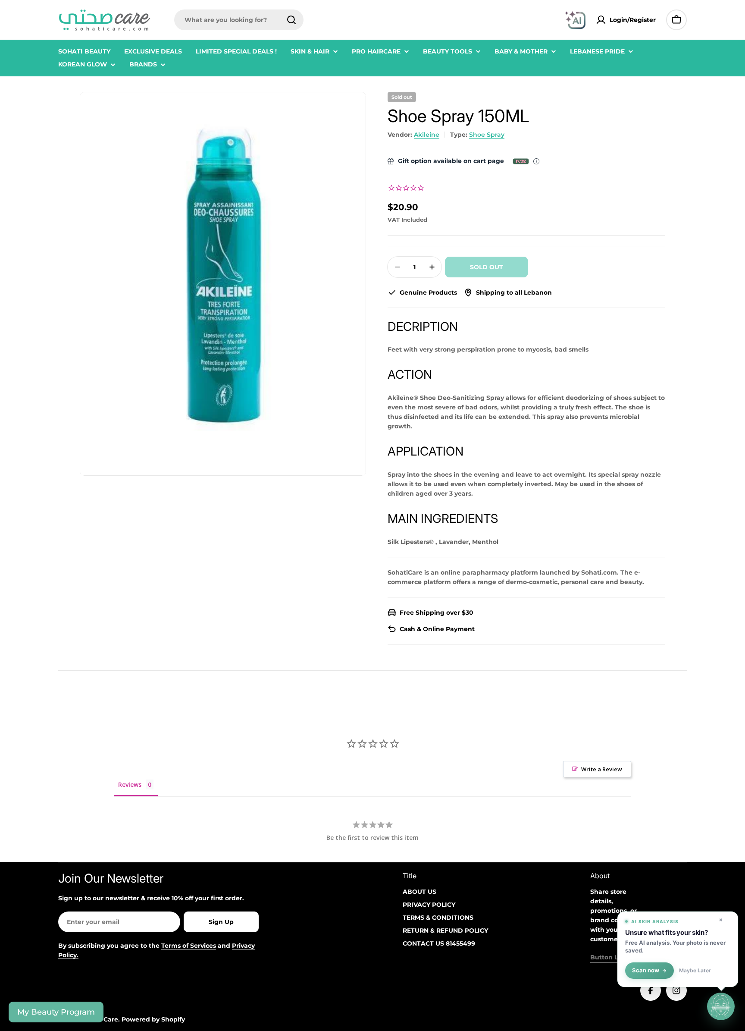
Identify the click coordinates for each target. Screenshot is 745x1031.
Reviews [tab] (129, 784)
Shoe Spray (486, 134)
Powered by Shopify (153, 1019)
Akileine (426, 134)
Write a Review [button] (601, 769)
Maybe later (695, 971)
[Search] (291, 20)
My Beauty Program (56, 1012)
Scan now (645, 970)
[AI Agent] (575, 19)
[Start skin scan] (721, 1007)
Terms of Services (188, 945)
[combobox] (239, 19)
